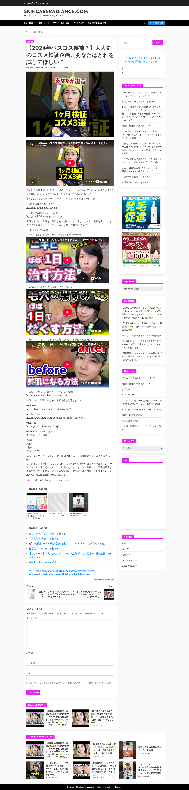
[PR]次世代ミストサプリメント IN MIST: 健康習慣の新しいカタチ (142, 60)
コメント (31, 617)
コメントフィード (130, 560)
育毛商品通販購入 (130, 420)
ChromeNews (103, 787)
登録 (124, 543)
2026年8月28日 (99, 778)
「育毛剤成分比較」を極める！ (136, 176)
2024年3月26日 (54, 68)
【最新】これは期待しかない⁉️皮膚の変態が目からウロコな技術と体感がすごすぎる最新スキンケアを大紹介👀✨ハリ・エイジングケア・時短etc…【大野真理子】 (57, 719)
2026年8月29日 (145, 753)
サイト (29, 673)
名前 (29, 653)
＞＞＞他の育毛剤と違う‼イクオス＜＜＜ (141, 230)
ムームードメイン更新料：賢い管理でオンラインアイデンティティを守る (141, 94)
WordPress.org (129, 565)
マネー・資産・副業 (61, 23)
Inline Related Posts (107, 580)
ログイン (126, 549)
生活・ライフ (44, 23)
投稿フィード (128, 554)
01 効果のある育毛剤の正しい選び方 (139, 378)
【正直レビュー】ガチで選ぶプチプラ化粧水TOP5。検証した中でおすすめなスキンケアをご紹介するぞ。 (142, 344)
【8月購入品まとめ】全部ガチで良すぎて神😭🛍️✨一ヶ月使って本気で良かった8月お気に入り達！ (102, 716)
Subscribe (158, 23)
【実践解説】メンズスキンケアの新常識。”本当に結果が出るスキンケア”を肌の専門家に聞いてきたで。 (142, 356)
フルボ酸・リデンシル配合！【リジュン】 (141, 265)
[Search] (144, 22)
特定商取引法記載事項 (97, 23)
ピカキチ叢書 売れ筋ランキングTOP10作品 (142, 409)
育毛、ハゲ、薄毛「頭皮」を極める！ (139, 101)
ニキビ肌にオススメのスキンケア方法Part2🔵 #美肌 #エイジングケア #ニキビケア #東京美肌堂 (142, 134)
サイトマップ (78, 23)
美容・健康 (28, 23)
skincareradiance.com (56, 11)
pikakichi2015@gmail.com (37, 68)
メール (30, 663)
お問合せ (126, 389)
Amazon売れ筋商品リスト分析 (136, 125)
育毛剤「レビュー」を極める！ (136, 182)
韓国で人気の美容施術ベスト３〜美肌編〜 (141, 335)
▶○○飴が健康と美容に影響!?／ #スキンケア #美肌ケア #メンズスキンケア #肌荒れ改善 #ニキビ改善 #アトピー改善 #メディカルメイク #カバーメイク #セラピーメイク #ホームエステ (142, 114)
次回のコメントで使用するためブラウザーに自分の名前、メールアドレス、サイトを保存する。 (70, 685)
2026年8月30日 (98, 726)
